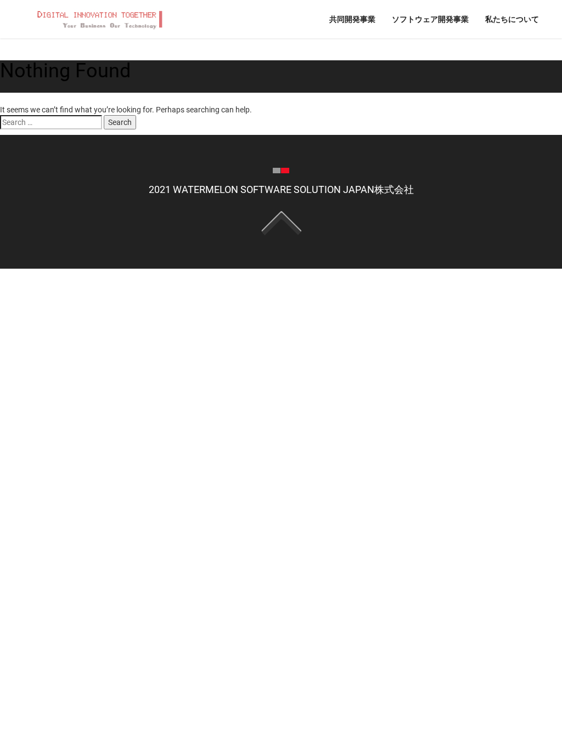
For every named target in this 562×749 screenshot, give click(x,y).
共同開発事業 (352, 19)
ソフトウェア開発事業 (430, 19)
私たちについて (512, 19)
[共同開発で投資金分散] (98, 18)
